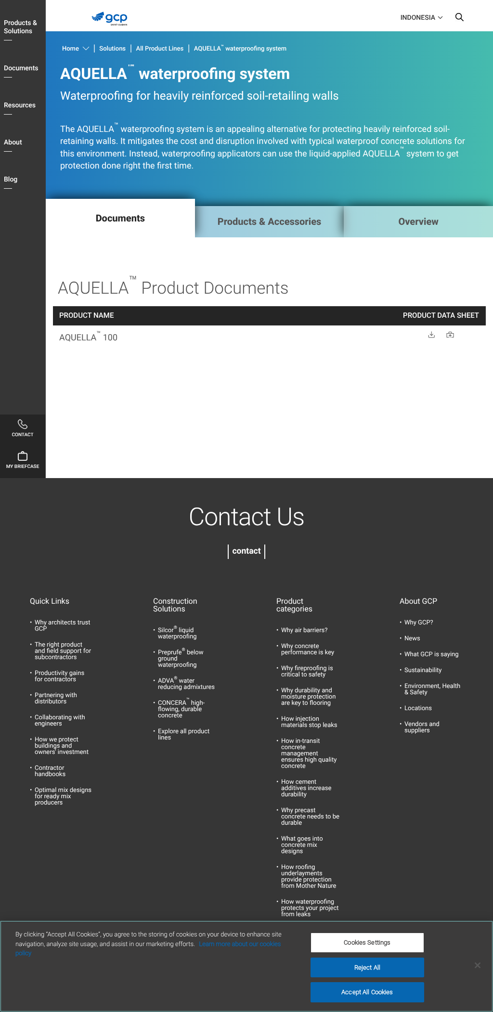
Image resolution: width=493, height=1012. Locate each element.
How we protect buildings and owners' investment (62, 746)
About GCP (418, 601)
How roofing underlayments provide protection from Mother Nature (308, 876)
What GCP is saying (431, 654)
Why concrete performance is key (307, 649)
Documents (21, 68)
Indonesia (418, 18)
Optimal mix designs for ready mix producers (63, 796)
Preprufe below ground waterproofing (180, 658)
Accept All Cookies (367, 992)
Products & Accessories (270, 221)
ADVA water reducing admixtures (186, 684)
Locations (418, 708)
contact (246, 551)
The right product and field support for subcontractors (63, 651)
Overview (418, 221)
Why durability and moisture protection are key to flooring (308, 697)
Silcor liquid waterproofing (177, 633)
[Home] (113, 28)
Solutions (112, 48)
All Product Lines (160, 48)
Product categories (294, 605)
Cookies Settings (367, 942)
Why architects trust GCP (62, 626)
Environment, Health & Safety (432, 689)
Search (459, 19)
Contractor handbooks (50, 771)
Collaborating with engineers (60, 720)
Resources (20, 105)
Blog (10, 179)
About (13, 142)
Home (70, 48)
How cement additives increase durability (306, 788)
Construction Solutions (175, 605)
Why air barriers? (304, 630)
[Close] (477, 965)
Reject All (367, 967)
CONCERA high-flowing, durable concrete (181, 709)
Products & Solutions (20, 27)
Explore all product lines (183, 734)
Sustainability (423, 670)
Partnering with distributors (56, 698)
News (412, 639)
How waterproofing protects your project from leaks (309, 908)
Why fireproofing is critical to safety (307, 671)
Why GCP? (418, 623)
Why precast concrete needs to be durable (310, 816)
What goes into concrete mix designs (302, 845)
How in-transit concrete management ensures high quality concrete (309, 753)
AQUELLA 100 (88, 338)
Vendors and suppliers (422, 727)
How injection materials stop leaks (309, 722)
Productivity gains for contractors (59, 676)
